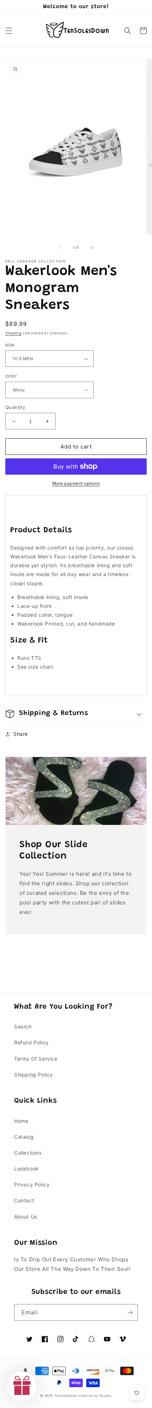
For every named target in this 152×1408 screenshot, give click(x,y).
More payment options (76, 483)
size (10, 344)
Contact (24, 1200)
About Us (25, 1217)
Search (23, 1026)
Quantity (15, 407)
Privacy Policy (31, 1184)
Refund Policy (31, 1042)
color (11, 376)
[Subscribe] (130, 1312)
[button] (9, 31)
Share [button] (20, 734)
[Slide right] (91, 248)
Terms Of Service (36, 1059)
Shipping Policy (33, 1075)
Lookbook (26, 1169)
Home (21, 1121)
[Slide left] (60, 248)
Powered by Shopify (95, 1395)
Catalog (24, 1137)
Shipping (13, 333)
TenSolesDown (66, 1395)
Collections (28, 1153)
